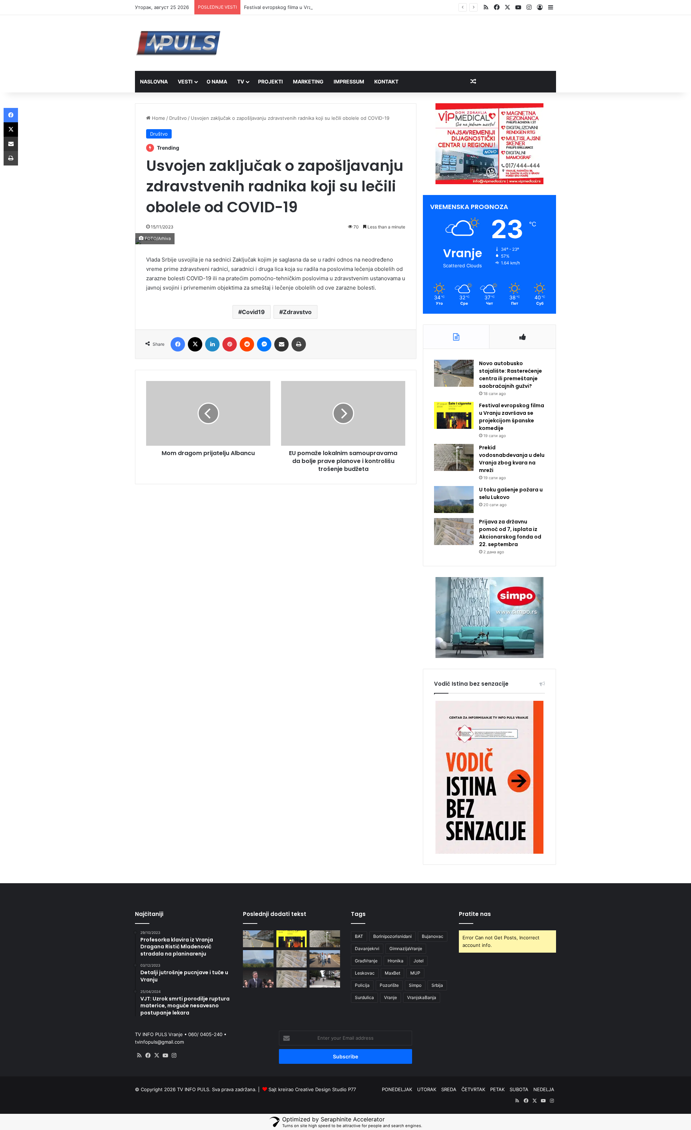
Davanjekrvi (367, 948)
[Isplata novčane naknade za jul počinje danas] (291, 979)
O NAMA (217, 81)
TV (240, 81)
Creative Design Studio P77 (325, 1089)
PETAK (497, 1089)
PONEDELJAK (397, 1089)
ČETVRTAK (473, 1089)
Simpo (415, 985)
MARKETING (308, 81)
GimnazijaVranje (405, 948)
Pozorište (389, 985)
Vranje (390, 997)
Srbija (437, 985)
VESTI (185, 81)
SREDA (448, 1089)
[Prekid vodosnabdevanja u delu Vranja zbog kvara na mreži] (454, 457)
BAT (359, 936)
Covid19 (253, 312)
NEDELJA (543, 1089)
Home (157, 118)
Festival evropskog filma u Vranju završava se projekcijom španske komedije (329, 7)
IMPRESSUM (349, 81)
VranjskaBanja (421, 997)
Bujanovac (432, 936)
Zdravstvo (297, 312)
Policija (362, 985)
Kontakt (386, 81)
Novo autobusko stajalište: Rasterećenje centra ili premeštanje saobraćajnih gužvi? (510, 375)
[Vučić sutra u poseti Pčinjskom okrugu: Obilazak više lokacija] (258, 979)
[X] (156, 1055)
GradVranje (366, 960)
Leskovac (365, 973)
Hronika (395, 960)
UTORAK (426, 1089)
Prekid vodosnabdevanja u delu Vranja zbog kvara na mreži (512, 459)
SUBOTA (519, 1089)
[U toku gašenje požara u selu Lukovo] (454, 499)
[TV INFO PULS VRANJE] (178, 43)
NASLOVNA (154, 81)
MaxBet (392, 973)
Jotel (419, 960)
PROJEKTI (270, 81)
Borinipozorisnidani (392, 936)
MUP (415, 973)
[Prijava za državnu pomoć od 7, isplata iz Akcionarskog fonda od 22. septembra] (454, 531)
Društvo (178, 118)
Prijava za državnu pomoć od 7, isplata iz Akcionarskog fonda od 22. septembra (510, 533)
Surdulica (364, 997)
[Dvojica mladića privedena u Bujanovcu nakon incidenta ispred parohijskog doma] (325, 979)
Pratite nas (475, 914)
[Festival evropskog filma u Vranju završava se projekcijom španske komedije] (454, 415)
